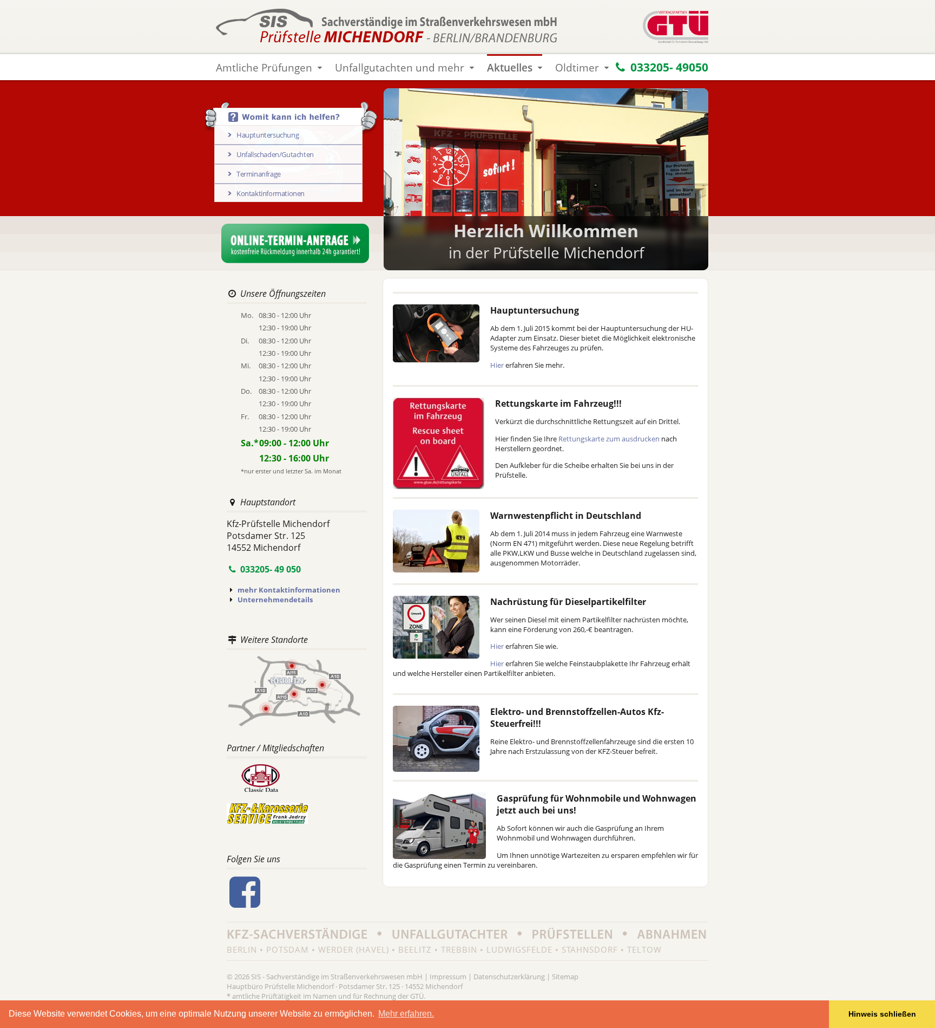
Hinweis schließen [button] (882, 1014)
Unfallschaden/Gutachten (275, 154)
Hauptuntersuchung (267, 135)
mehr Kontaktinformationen (289, 590)
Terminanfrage (258, 174)
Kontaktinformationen (270, 193)
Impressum (448, 976)
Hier (497, 365)
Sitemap (565, 976)
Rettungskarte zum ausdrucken (609, 439)
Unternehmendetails (275, 599)
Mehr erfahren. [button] (406, 1013)
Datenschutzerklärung (509, 976)
